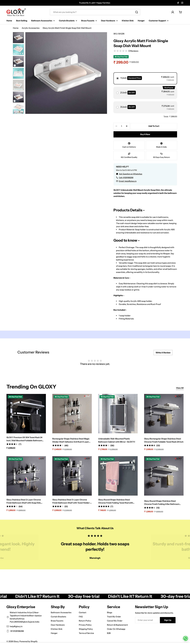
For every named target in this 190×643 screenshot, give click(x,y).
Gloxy (15, 641)
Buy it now (145, 134)
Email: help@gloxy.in (127, 181)
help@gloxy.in (16, 626)
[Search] (136, 12)
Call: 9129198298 (126, 177)
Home (15, 28)
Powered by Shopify (28, 641)
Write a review (163, 352)
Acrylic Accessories (30, 28)
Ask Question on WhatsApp (130, 174)
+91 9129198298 (17, 631)
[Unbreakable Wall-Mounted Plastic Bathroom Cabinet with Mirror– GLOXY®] (118, 413)
